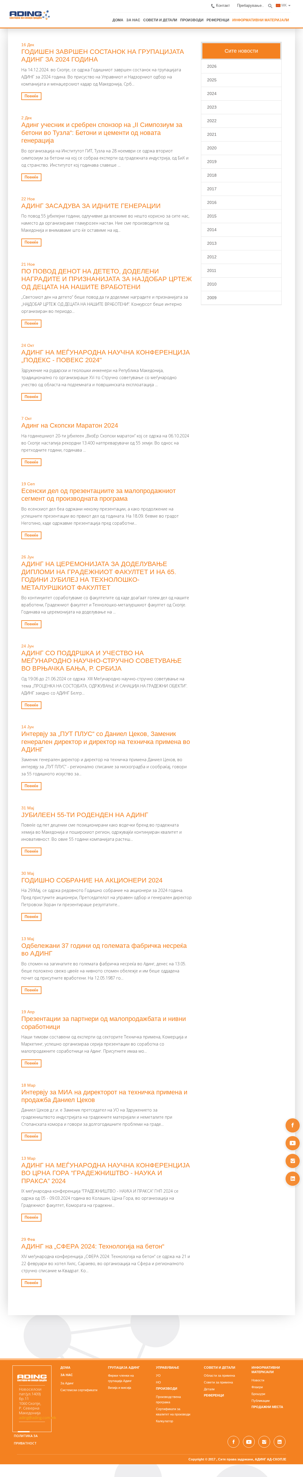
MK (292, 3)
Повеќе (23, 95)
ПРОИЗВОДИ (209, 17)
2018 (214, 174)
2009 (214, 296)
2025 (214, 79)
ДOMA (60, 1343)
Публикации (266, 1376)
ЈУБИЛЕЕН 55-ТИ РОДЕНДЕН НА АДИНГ (76, 798)
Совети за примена (221, 1358)
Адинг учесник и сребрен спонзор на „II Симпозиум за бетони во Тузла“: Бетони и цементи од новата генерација (100, 127)
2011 (214, 269)
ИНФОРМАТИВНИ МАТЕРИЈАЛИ (271, 17)
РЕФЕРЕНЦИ (233, 17)
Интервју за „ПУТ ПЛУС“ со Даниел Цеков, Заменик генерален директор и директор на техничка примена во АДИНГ (97, 725)
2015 (214, 215)
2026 (214, 65)
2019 (214, 160)
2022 (214, 119)
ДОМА (141, 17)
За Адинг (61, 1359)
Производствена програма (176, 1372)
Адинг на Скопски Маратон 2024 (61, 417)
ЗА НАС (155, 17)
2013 (214, 242)
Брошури (263, 1369)
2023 (214, 106)
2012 (214, 256)
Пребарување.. (259, 4)
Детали (212, 1365)
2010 (214, 283)
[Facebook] (292, 1125)
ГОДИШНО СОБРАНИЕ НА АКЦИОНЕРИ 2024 (83, 863)
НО (158, 1358)
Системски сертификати (73, 1366)
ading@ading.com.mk (29, 1394)
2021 (214, 133)
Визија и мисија (116, 1363)
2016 (214, 201)
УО (158, 1351)
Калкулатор (164, 1391)
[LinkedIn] (292, 1178)
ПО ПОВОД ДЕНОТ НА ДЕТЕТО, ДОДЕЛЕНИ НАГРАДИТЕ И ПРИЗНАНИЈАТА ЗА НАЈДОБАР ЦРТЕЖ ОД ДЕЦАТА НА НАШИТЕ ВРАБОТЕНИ (102, 270)
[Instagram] (292, 1161)
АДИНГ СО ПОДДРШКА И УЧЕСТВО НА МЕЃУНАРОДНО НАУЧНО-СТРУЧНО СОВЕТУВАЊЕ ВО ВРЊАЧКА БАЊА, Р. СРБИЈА (101, 644)
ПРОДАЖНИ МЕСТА (273, 1382)
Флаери (262, 1363)
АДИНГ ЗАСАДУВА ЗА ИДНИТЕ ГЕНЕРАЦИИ (83, 197)
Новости (263, 1356)
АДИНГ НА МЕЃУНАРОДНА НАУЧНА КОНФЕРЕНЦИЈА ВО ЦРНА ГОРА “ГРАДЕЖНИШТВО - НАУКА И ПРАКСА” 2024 (103, 1152)
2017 (214, 188)
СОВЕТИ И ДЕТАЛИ (179, 17)
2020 (214, 147)
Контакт (234, 4)
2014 (214, 228)
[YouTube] (292, 1143)
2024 (214, 92)
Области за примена (222, 1351)
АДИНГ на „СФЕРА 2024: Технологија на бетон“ (84, 1222)
